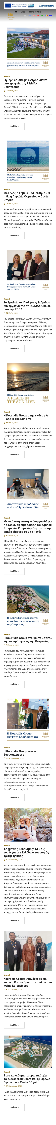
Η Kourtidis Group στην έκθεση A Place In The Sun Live (26, 417)
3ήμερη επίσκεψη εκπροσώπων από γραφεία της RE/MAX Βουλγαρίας (25, 83)
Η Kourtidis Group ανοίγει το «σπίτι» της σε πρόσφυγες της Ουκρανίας (28, 639)
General (7, 77)
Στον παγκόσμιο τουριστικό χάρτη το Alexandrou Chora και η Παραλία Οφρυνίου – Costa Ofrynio (27, 1079)
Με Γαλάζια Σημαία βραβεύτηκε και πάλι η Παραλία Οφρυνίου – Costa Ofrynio (27, 196)
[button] (26, 15)
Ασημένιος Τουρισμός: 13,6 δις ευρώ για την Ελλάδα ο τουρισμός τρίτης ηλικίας (26, 852)
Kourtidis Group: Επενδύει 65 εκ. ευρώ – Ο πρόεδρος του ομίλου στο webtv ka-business (28, 982)
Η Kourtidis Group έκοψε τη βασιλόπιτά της (22, 752)
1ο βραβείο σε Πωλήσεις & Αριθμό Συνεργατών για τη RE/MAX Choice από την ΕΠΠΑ (27, 306)
